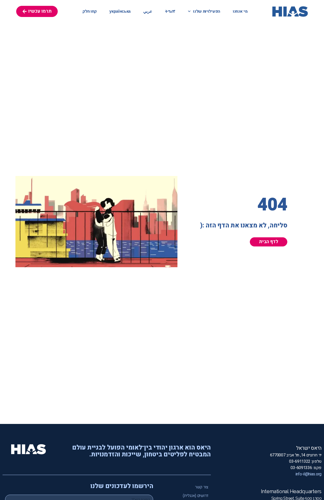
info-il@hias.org (308, 474)
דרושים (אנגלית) (195, 496)
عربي (147, 11)
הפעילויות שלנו (206, 11)
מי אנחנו (240, 11)
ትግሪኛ (170, 11)
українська (120, 11)
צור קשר (201, 487)
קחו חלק (90, 11)
